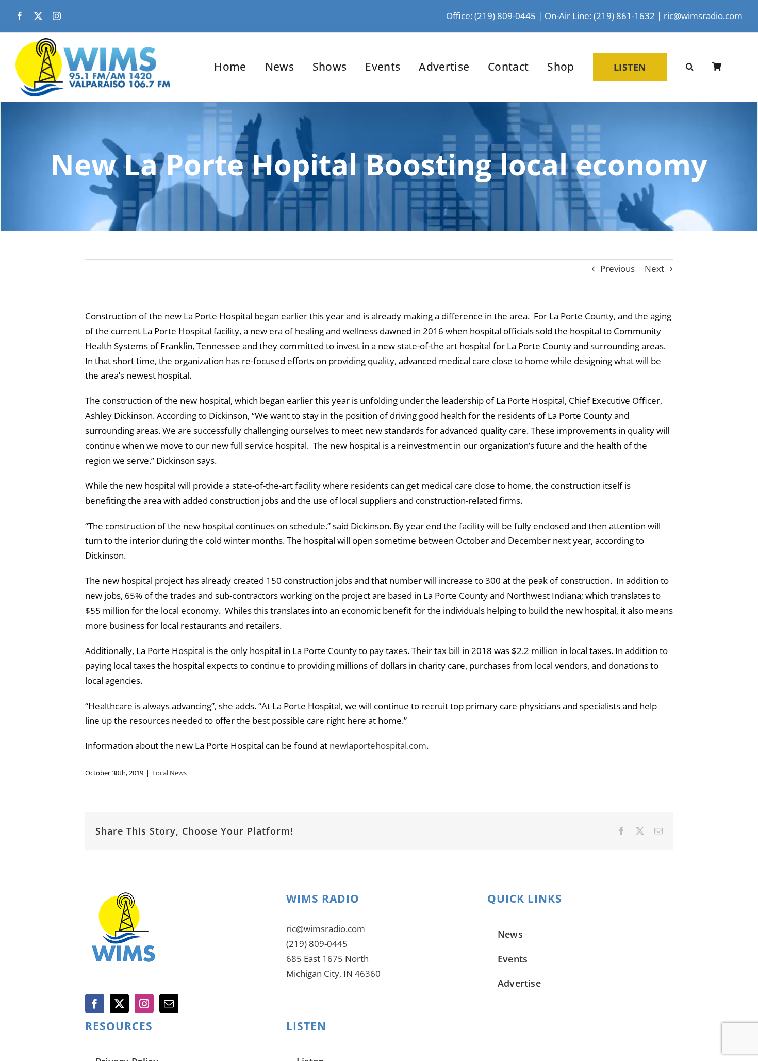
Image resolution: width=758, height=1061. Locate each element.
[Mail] (168, 1003)
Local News (169, 772)
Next (654, 268)
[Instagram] (144, 1003)
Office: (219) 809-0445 (491, 16)
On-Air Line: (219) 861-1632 (600, 16)
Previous (617, 268)
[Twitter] (119, 1003)
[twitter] (38, 16)
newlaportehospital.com (377, 746)
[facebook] (19, 16)
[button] (690, 67)
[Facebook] (94, 1003)
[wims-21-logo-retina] (92, 42)
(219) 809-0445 (317, 944)
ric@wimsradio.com (703, 16)
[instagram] (57, 16)
